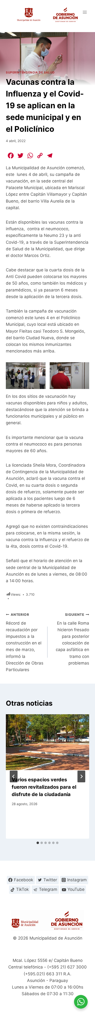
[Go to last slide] (14, 776)
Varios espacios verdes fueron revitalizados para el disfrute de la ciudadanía (44, 787)
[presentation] (47, 742)
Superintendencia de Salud (30, 72)
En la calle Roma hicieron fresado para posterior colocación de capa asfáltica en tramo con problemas (72, 639)
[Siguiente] (81, 776)
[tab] (38, 843)
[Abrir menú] (84, 12)
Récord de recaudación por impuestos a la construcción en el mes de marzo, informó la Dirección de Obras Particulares (24, 642)
